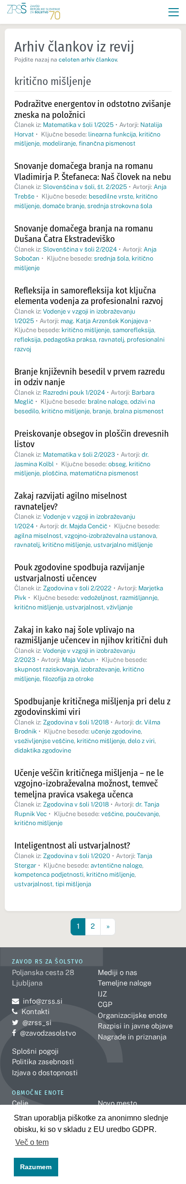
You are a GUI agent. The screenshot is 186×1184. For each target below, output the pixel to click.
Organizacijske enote (132, 1015)
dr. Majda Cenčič (84, 526)
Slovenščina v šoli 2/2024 (80, 249)
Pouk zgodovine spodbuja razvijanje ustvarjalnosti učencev (79, 573)
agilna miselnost (38, 535)
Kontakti (35, 1011)
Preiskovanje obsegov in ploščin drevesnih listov (91, 439)
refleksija (27, 339)
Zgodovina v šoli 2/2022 (77, 588)
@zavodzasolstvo (44, 1033)
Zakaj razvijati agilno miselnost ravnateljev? (70, 501)
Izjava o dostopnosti (45, 1073)
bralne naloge (107, 401)
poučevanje (142, 813)
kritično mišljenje (86, 330)
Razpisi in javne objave (135, 1026)
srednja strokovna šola (119, 206)
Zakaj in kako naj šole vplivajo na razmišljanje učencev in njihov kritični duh (91, 635)
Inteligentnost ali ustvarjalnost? (72, 845)
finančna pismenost (107, 143)
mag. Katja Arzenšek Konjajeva (104, 321)
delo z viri (141, 740)
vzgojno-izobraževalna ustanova (110, 535)
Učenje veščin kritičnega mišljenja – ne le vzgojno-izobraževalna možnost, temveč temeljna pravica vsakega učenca (89, 783)
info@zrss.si (37, 1001)
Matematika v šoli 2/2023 (79, 454)
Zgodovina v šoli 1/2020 (76, 855)
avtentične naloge (116, 865)
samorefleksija (133, 330)
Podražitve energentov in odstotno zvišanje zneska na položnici (92, 109)
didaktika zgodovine (42, 750)
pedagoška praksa (69, 339)
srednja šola (111, 258)
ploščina (54, 473)
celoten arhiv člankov (88, 59)
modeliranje (59, 143)
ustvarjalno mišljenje (123, 544)
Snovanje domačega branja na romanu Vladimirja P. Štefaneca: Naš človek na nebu (92, 171)
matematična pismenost (104, 473)
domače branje (63, 206)
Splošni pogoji (35, 1051)
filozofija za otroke (67, 678)
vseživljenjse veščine (44, 740)
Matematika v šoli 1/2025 (78, 124)
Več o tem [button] (32, 1142)
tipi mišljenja (73, 884)
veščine (112, 813)
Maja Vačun (78, 659)
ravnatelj (111, 339)
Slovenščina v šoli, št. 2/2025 (85, 186)
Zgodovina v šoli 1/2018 (76, 722)
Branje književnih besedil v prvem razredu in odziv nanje (89, 377)
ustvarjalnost (84, 607)
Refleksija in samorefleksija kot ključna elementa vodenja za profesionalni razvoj (88, 296)
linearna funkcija (112, 134)
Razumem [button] (36, 1167)
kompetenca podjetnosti (48, 874)
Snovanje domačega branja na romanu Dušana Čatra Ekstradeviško (83, 234)
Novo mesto (117, 1103)
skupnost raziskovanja (46, 669)
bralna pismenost (139, 411)
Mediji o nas (117, 972)
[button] (173, 12)
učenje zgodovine (116, 731)
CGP (105, 1004)
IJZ (102, 994)
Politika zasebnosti (43, 1062)
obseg (117, 464)
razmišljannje (138, 597)
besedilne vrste (111, 196)
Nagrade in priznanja (132, 1037)
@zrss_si (32, 1022)
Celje (20, 1103)
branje (102, 411)
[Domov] (33, 12)
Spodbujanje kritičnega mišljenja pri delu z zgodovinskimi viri (92, 707)
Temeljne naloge (124, 983)
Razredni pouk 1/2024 (74, 392)
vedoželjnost (99, 597)
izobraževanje (100, 669)
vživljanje (119, 607)
